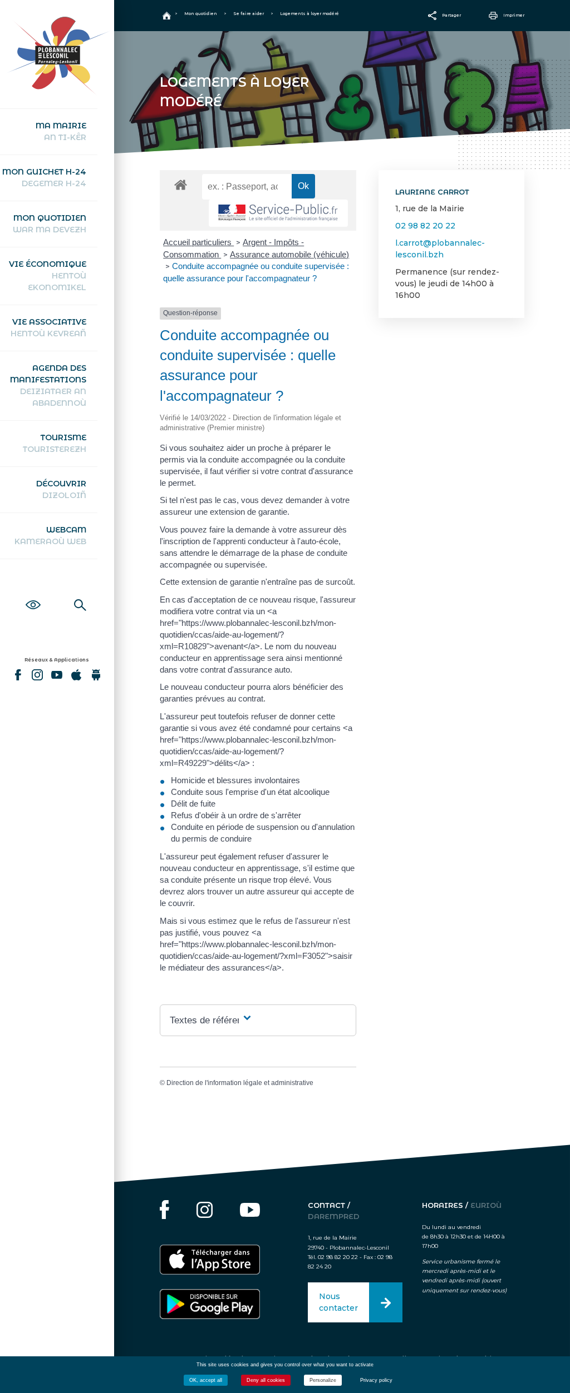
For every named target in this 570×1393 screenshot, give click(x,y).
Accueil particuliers (198, 242)
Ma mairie (61, 131)
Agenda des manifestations (48, 385)
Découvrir (61, 489)
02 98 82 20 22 (425, 226)
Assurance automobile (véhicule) (289, 254)
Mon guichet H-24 (44, 177)
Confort (33, 592)
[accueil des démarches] (180, 184)
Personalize (322, 1380)
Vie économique (47, 275)
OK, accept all (205, 1380)
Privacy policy (376, 1380)
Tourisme (54, 443)
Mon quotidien (49, 224)
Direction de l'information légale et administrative (239, 1083)
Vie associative (48, 328)
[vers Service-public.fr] (278, 213)
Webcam (50, 535)
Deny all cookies (266, 1380)
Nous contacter (338, 1302)
